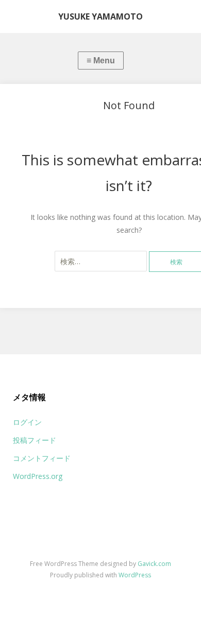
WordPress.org (37, 476)
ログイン (27, 422)
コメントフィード (42, 458)
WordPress (135, 575)
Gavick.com (154, 563)
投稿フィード (34, 440)
